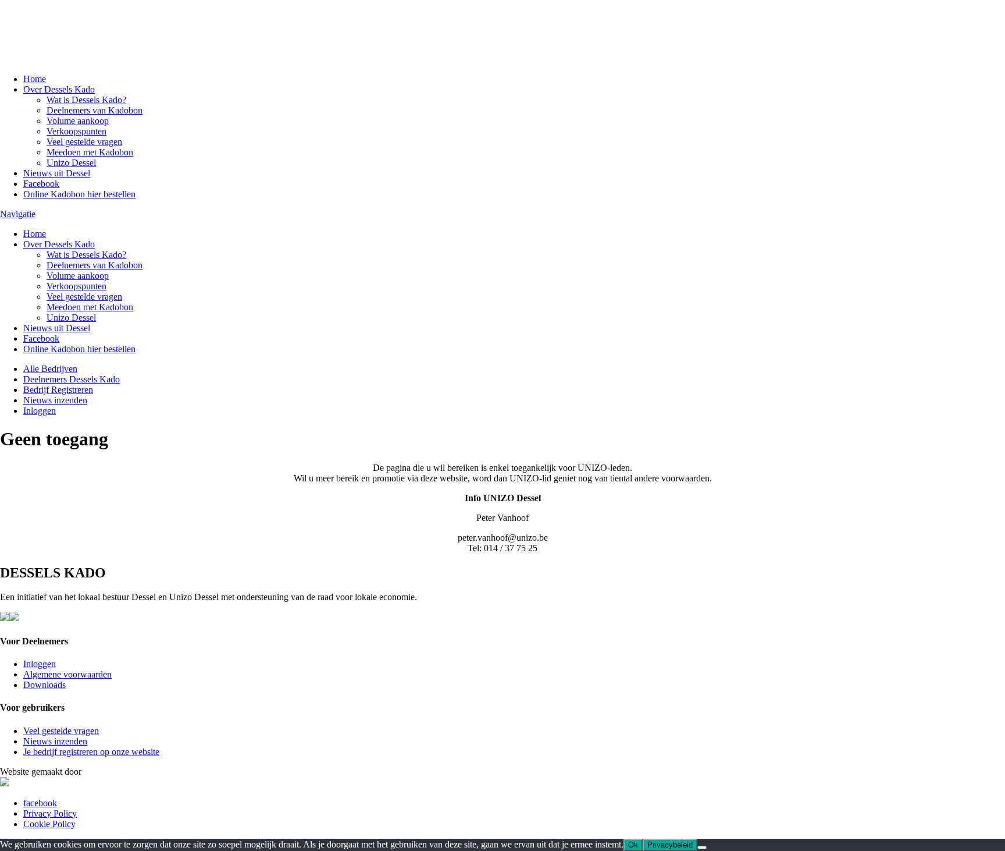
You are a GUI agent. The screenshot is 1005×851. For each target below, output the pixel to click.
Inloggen (39, 411)
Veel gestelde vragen (84, 142)
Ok (633, 845)
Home (34, 79)
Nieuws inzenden (55, 400)
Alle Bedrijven (50, 369)
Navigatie (17, 214)
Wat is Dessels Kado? (86, 100)
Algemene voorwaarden (67, 674)
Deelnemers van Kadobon (94, 110)
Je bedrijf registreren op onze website (91, 752)
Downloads (44, 685)
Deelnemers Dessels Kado (71, 379)
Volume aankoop (78, 121)
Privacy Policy (50, 813)
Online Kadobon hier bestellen (79, 194)
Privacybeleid (670, 845)
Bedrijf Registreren (58, 390)
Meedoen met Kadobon (90, 152)
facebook (40, 803)
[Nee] (702, 847)
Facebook (41, 184)
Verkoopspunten (76, 131)
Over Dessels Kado (59, 89)
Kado (52, 22)
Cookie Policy (49, 824)
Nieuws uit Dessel (56, 173)
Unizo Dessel (71, 163)
